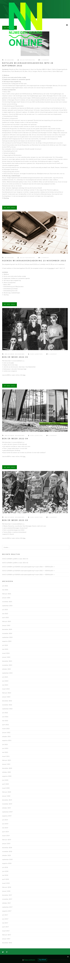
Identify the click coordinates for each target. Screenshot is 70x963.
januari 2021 (6, 764)
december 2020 (7, 768)
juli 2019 (5, 820)
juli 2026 (5, 586)
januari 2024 (6, 657)
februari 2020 (6, 792)
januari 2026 (6, 597)
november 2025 (7, 601)
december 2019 (7, 800)
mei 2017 (5, 923)
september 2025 (7, 605)
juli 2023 (5, 677)
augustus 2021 (6, 740)
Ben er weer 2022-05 (15, 357)
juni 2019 (5, 823)
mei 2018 (5, 875)
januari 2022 (6, 732)
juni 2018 (5, 871)
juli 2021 (5, 744)
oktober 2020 (6, 772)
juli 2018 (5, 867)
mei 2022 (5, 720)
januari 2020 (6, 796)
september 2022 (7, 708)
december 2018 (7, 847)
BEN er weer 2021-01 (21, 558)
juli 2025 (5, 609)
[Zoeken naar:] (35, 546)
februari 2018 (6, 887)
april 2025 (5, 617)
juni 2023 (5, 681)
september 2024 (7, 637)
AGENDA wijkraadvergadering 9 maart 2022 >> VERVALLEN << (34, 566)
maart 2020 (5, 788)
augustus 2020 (6, 776)
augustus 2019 (6, 816)
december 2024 (7, 629)
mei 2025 (5, 613)
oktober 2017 (6, 903)
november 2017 (7, 899)
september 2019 (7, 812)
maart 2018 (5, 883)
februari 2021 (6, 760)
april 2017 (5, 927)
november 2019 (7, 804)
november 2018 (7, 851)
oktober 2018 (6, 855)
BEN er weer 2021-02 (21, 562)
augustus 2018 (6, 863)
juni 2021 (5, 748)
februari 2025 (6, 621)
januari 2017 (6, 939)
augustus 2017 (6, 911)
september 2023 (7, 673)
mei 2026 (5, 589)
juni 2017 (5, 919)
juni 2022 (5, 716)
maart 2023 (5, 689)
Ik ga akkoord (42, 959)
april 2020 (5, 784)
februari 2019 (6, 839)
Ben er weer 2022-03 (15, 520)
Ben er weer (9, 354)
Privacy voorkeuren (29, 959)
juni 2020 (5, 780)
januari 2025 (6, 625)
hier (24, 375)
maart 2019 (5, 835)
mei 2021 (5, 752)
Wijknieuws (9, 60)
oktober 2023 (6, 669)
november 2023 (7, 665)
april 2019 (5, 831)
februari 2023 (6, 693)
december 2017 (7, 895)
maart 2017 (5, 931)
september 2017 (7, 907)
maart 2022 (5, 728)
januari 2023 (6, 697)
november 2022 (7, 705)
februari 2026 (6, 593)
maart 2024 (5, 653)
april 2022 (5, 724)
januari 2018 (6, 891)
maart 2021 (5, 756)
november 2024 (7, 633)
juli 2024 (5, 645)
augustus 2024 (6, 641)
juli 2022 (5, 712)
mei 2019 (5, 827)
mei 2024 (5, 649)
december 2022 (7, 701)
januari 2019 (6, 843)
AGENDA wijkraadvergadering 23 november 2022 (34, 261)
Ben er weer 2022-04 (15, 439)
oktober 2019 (6, 808)
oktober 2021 (6, 736)
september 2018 (7, 859)
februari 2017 (6, 934)
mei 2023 (5, 685)
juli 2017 (5, 915)
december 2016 (7, 942)
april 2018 (5, 879)
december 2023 (7, 661)
